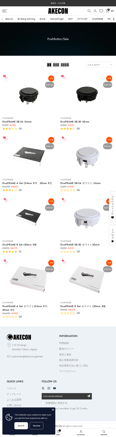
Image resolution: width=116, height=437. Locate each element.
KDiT (70, 18)
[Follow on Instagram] (48, 388)
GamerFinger (57, 18)
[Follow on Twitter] (43, 388)
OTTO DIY (82, 18)
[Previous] (2, 19)
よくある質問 (14, 399)
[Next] (113, 19)
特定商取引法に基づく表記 (73, 365)
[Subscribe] (89, 396)
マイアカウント (67, 371)
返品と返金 (65, 354)
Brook (42, 18)
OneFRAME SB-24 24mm (17, 121)
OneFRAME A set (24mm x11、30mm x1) (27, 183)
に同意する (56, 403)
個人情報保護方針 (69, 360)
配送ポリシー (66, 349)
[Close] (53, 409)
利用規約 (64, 343)
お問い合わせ (14, 405)
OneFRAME (97, 18)
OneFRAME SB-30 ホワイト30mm (80, 244)
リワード (11, 388)
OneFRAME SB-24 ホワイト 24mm (80, 183)
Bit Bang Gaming (26, 18)
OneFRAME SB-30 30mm (74, 121)
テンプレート (14, 394)
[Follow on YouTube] (54, 388)
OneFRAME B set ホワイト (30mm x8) (83, 306)
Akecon (9, 18)
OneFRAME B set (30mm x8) (19, 244)
